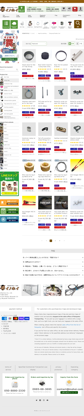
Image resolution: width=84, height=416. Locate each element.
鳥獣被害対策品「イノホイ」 (29, 33)
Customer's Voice (66, 16)
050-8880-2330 (14, 390)
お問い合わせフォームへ (68, 392)
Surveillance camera (62, 27)
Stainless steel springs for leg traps (29, 102)
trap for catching (42, 33)
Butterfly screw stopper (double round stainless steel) (76, 212)
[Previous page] (42, 240)
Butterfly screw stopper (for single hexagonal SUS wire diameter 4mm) (61, 102)
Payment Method (42, 16)
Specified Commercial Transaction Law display (33, 368)
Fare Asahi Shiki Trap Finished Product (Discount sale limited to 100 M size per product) (61, 212)
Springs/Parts (38, 27)
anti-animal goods (54, 27)
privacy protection (58, 368)
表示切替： (64, 43)
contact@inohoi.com (70, 389)
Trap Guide (18, 16)
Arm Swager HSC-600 (76, 175)
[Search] (17, 69)
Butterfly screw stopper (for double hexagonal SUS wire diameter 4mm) (77, 102)
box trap (22, 27)
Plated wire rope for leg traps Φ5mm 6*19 (45, 175)
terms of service (8, 368)
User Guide (30, 16)
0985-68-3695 (42, 389)
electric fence (70, 27)
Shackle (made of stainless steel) (77, 139)
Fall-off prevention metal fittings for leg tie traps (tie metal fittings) (45, 139)
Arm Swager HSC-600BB (28, 212)
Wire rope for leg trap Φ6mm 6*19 (28, 175)
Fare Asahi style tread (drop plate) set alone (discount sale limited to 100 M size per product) (45, 212)
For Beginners (6, 16)
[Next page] (64, 240)
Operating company (74, 368)
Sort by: (28, 43)
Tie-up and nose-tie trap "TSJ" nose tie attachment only (77, 65)
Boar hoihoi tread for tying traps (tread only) (45, 65)
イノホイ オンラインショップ (44, 410)
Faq (56, 15)
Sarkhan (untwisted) (61, 138)
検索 (78, 26)
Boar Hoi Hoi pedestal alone (61, 65)
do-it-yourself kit (46, 27)
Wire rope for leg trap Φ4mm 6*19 (60, 175)
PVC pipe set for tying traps (44, 102)
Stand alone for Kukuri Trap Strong (28, 65)
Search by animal (14, 27)
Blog (79, 15)
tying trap (30, 27)
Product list (6, 27)
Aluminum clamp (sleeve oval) (28, 139)
